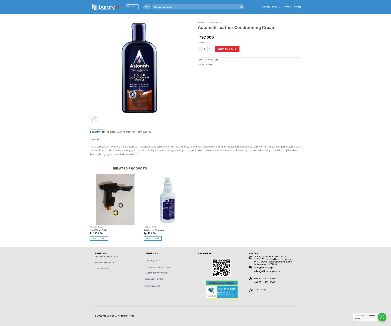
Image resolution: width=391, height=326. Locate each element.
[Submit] (241, 6)
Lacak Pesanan (102, 268)
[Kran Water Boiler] (115, 199)
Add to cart (227, 48)
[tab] (97, 132)
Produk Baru (214, 22)
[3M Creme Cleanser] (169, 199)
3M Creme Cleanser (154, 230)
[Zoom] (94, 119)
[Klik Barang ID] (105, 7)
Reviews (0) (144, 132)
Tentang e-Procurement (157, 267)
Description (97, 132)
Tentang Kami (152, 260)
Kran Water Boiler (99, 230)
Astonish (208, 65)
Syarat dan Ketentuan (156, 272)
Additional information (121, 132)
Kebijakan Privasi (154, 279)
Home (201, 22)
